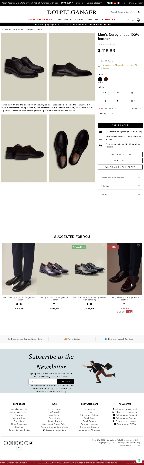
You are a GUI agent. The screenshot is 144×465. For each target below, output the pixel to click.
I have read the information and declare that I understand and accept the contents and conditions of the (45, 238)
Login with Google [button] (45, 256)
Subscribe (59, 230)
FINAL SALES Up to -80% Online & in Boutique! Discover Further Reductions (58, 462)
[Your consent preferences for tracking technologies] (139, 460)
